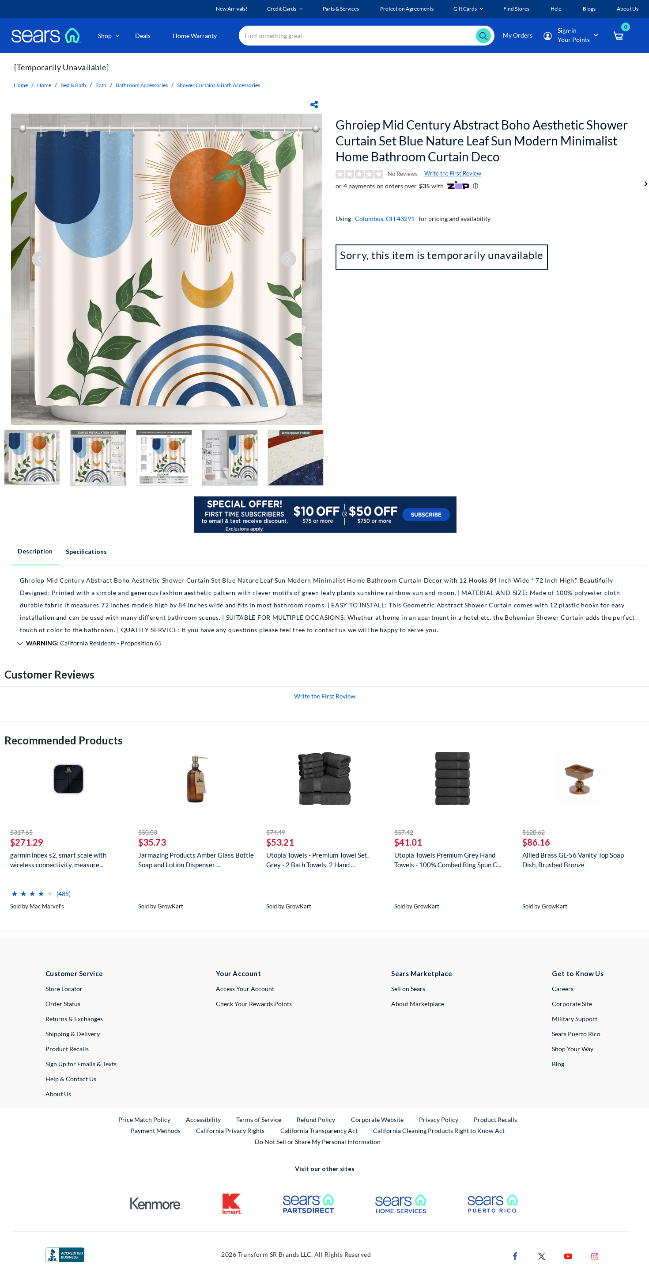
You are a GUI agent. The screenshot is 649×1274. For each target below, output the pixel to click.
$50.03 (147, 832)
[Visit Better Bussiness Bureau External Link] (64, 1254)
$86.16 (536, 842)
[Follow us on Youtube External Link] (568, 1255)
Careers (563, 988)
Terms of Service (258, 1119)
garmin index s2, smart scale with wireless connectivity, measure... (58, 860)
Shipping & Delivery (72, 1034)
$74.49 (275, 832)
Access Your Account (245, 988)
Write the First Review (452, 173)
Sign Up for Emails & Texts (81, 1064)
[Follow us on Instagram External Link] (595, 1255)
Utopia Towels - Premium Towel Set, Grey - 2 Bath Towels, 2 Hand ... (317, 860)
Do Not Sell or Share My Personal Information (318, 1141)
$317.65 (21, 832)
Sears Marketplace (422, 973)
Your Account (238, 973)
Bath (100, 85)
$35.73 (152, 842)
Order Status (62, 1003)
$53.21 (280, 842)
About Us (58, 1094)
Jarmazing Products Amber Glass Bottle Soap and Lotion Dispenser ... (196, 860)
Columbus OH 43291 (385, 218)
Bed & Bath (73, 85)
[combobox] (366, 36)
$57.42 (403, 832)
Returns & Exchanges (74, 1018)
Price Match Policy (144, 1119)
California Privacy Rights (230, 1130)
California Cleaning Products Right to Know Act (439, 1130)
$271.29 (26, 842)
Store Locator (64, 988)
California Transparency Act (319, 1130)
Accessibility (203, 1119)
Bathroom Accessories (142, 85)
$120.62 (533, 832)
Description (35, 551)
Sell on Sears (408, 988)
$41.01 (408, 842)
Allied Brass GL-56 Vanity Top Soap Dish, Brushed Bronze (573, 860)
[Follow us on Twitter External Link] (542, 1255)
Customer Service (74, 973)
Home (21, 85)
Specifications (86, 551)
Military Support (574, 1018)
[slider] (32, 890)
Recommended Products (63, 740)
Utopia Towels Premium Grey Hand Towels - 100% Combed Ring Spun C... (447, 860)
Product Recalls (67, 1049)
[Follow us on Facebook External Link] (515, 1255)
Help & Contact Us (70, 1079)
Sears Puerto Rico (576, 1034)
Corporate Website (377, 1119)
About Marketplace (417, 1003)
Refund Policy (316, 1119)
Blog (558, 1064)
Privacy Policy (438, 1119)
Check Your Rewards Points (254, 1003)
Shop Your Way (572, 1049)
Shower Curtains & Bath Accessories (218, 85)
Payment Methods (156, 1130)
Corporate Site (572, 1003)
